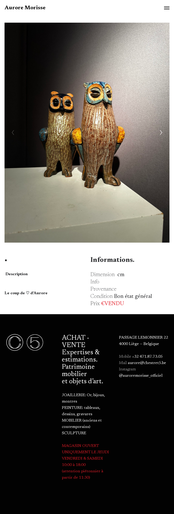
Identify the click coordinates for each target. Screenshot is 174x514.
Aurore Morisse (25, 8)
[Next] (161, 133)
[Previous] (13, 133)
